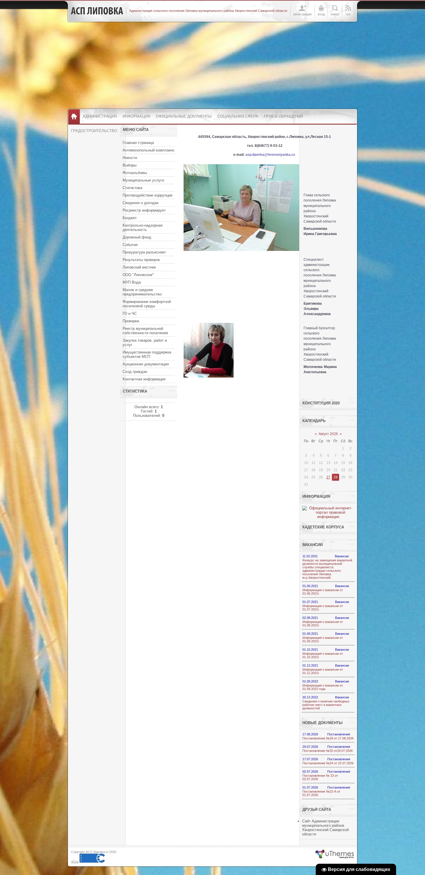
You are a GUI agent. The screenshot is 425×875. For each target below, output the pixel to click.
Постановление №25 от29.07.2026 (327, 750)
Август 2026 (328, 434)
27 (328, 477)
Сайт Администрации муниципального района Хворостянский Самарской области (325, 827)
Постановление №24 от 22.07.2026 (328, 763)
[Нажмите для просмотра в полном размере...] (241, 249)
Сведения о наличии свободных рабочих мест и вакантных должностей (326, 705)
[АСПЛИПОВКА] (97, 11)
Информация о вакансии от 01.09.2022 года (322, 687)
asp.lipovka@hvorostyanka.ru (270, 155)
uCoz (75, 861)
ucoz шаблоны (334, 854)
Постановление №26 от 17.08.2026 (328, 738)
